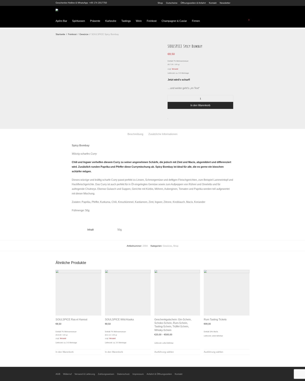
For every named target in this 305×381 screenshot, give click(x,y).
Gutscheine (171, 3)
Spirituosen (78, 21)
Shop (160, 3)
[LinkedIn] (244, 2)
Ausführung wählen (164, 352)
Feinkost (151, 21)
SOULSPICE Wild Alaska (119, 319)
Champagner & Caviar (174, 21)
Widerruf (67, 374)
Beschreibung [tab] (135, 134)
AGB (58, 374)
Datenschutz (123, 374)
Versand (175, 69)
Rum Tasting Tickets (215, 319)
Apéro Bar (61, 21)
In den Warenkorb (200, 105)
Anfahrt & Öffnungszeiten (159, 374)
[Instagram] (240, 2)
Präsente (95, 21)
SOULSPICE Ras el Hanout (71, 319)
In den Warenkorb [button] (65, 352)
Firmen (196, 21)
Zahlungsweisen (106, 374)
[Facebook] (236, 2)
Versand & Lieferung (85, 374)
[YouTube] (248, 2)
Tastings (126, 21)
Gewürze (83, 34)
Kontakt (213, 3)
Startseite (60, 34)
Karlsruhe (110, 21)
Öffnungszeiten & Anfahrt (193, 3)
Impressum (138, 374)
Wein (139, 21)
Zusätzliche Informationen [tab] (162, 134)
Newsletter (225, 3)
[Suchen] (225, 21)
